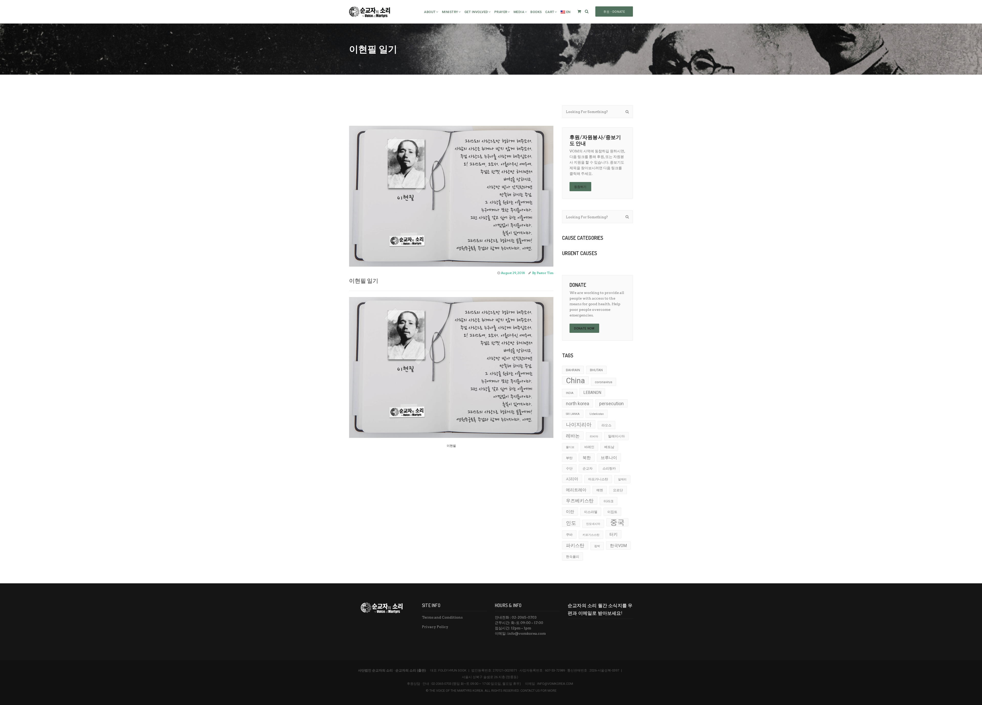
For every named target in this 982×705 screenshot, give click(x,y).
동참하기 (580, 187)
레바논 (573, 435)
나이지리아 (579, 425)
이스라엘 (590, 512)
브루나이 (609, 458)
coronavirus (603, 382)
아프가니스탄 (598, 479)
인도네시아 (593, 524)
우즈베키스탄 (580, 500)
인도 (571, 523)
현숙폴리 (572, 557)
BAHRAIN (573, 370)
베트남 (609, 447)
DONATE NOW (584, 328)
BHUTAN (596, 370)
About (430, 12)
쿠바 (569, 535)
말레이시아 (616, 436)
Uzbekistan (596, 414)
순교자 (588, 468)
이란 (570, 511)
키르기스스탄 (591, 535)
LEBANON (592, 392)
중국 (617, 522)
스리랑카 (609, 468)
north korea (577, 403)
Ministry (450, 12)
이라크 (608, 501)
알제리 (622, 479)
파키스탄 (575, 545)
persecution (611, 403)
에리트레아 (576, 490)
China (575, 380)
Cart (549, 12)
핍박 (597, 546)
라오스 (606, 425)
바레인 (589, 447)
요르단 (618, 490)
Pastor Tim (545, 273)
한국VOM (618, 545)
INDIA (569, 393)
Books (536, 12)
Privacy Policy (435, 627)
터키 (613, 534)
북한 (587, 458)
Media (519, 12)
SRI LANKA (572, 414)
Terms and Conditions (442, 617)
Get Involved (476, 12)
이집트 (612, 512)
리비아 (594, 436)
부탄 (569, 458)
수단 (569, 468)
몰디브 (570, 447)
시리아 (572, 479)
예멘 (599, 490)
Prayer (500, 12)
